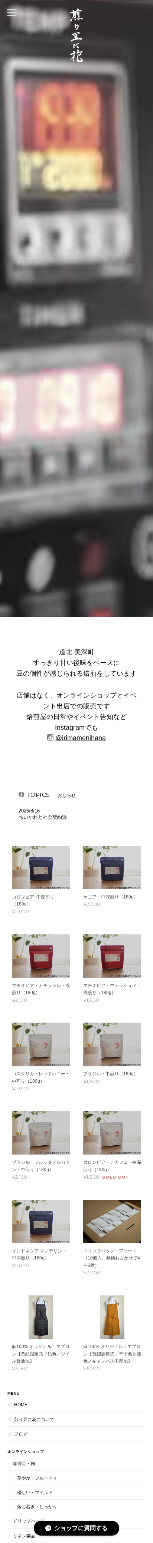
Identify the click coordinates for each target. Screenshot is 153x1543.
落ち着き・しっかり (37, 1506)
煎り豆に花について (34, 1419)
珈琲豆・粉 (24, 1463)
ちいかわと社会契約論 (43, 817)
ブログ (20, 1433)
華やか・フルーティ (37, 1478)
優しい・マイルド (35, 1492)
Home (20, 1404)
